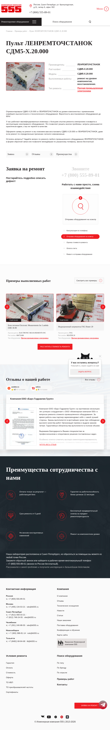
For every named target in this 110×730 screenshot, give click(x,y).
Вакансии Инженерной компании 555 (75, 643)
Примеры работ (65, 679)
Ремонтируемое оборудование (15, 22)
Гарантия (10, 663)
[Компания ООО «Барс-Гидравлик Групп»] (23, 426)
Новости (60, 610)
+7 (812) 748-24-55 (14, 617)
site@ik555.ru (32, 607)
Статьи (60, 615)
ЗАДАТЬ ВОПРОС (85, 372)
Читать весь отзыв (47, 445)
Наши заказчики (64, 620)
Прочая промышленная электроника (34, 338)
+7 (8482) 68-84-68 (17, 641)
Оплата (9, 668)
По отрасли (62, 672)
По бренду (61, 668)
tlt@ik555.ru (32, 641)
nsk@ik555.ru (33, 633)
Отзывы (60, 601)
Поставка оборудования (67, 625)
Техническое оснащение (68, 606)
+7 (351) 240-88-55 (17, 625)
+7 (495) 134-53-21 (17, 607)
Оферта (9, 677)
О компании (62, 596)
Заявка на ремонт (89, 705)
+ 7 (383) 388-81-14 (17, 633)
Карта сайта (62, 635)
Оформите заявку (14, 131)
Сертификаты (12, 692)
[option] (30, 317)
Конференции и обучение (68, 630)
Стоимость (10, 672)
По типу (60, 663)
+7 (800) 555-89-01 (40, 12)
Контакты (62, 684)
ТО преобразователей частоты (19, 687)
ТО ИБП (9, 682)
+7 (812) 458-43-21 (17, 615)
